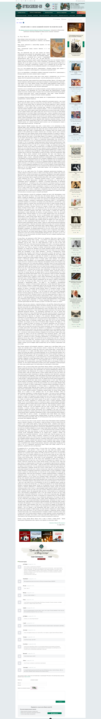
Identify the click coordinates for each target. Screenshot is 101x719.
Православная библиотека (44, 15)
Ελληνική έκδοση (56, 4)
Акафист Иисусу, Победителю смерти (76, 87)
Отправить (60, 701)
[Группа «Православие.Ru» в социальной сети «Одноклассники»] (18, 1)
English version (55, 9)
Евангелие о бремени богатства (76, 119)
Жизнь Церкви (72, 15)
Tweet (17, 22)
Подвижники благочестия (63, 15)
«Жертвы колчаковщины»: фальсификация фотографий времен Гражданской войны (76, 320)
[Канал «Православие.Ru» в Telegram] (29, 1)
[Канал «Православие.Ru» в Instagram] (31, 1)
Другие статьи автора (77, 62)
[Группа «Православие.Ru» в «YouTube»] (25, 1)
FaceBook (23, 680)
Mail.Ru (29, 680)
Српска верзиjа (55, 6)
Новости (73, 12)
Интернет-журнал (49, 12)
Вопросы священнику (62, 12)
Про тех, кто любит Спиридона (76, 265)
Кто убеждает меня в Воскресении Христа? (76, 104)
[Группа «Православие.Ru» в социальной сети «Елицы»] (27, 1)
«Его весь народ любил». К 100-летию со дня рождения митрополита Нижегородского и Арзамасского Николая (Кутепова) (76, 300)
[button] (64, 9)
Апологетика (35, 15)
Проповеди (30, 15)
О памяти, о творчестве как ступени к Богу (76, 173)
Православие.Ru (27, 676)
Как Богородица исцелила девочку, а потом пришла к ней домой (76, 282)
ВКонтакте (25, 680)
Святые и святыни (54, 15)
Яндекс (27, 680)
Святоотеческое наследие (21, 15)
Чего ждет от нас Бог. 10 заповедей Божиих (75, 72)
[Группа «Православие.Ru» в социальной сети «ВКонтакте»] (16, 1)
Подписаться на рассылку (81, 0)
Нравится (20, 22)
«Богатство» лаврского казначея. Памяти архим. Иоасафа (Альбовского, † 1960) (76, 226)
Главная (18, 19)
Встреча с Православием (35, 12)
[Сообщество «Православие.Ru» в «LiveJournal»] (24, 1)
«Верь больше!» (76, 134)
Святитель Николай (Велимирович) (57, 523)
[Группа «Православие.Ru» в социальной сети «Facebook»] (20, 1)
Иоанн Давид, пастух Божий (76, 248)
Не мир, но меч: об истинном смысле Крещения (76, 208)
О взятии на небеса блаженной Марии (76, 156)
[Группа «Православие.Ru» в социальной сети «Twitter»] (22, 1)
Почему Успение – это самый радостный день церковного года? (76, 190)
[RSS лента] (33, 1)
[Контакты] (34, 1)
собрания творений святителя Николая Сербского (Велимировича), (35, 30)
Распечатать (64, 19)
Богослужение (79, 15)
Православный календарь (47, 9)
